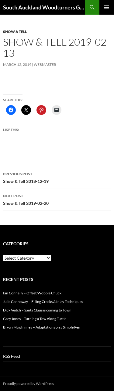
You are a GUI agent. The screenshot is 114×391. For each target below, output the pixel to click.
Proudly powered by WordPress (28, 383)
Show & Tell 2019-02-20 (26, 200)
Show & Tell (15, 31)
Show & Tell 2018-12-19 (26, 178)
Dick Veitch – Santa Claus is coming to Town (37, 310)
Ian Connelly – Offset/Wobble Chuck (32, 293)
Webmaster (45, 64)
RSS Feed (11, 356)
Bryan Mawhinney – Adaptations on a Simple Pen (41, 327)
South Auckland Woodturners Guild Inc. (44, 7)
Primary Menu (106, 7)
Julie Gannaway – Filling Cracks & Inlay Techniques (43, 301)
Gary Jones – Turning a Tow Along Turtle (34, 318)
